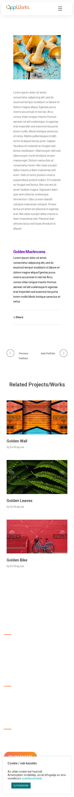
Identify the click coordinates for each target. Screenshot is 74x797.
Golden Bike (17, 560)
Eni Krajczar (17, 447)
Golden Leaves (19, 500)
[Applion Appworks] (17, 8)
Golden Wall (17, 441)
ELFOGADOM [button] (21, 785)
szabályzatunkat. (32, 778)
